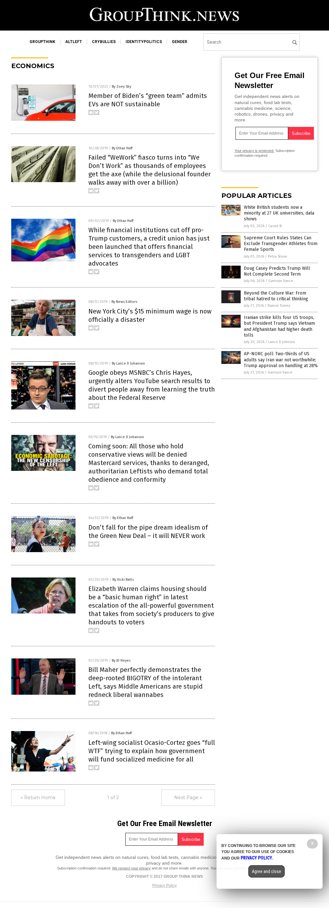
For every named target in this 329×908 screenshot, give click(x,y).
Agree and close (266, 871)
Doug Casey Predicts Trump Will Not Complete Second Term (277, 271)
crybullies (104, 42)
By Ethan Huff (122, 148)
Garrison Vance (280, 281)
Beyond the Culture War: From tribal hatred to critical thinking (276, 296)
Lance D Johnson (281, 342)
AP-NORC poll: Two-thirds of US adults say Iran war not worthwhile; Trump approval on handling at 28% (281, 359)
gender (179, 42)
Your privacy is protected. (254, 151)
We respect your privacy (131, 868)
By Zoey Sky (121, 86)
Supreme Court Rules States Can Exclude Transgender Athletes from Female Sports (280, 243)
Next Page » (188, 797)
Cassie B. (275, 226)
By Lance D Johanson (128, 363)
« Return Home (38, 797)
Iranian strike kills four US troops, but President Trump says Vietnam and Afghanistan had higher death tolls (279, 326)
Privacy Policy (164, 885)
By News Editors (124, 302)
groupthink (42, 42)
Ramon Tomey (279, 306)
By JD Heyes (121, 660)
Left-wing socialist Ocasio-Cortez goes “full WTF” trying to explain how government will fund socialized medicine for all (151, 751)
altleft (73, 42)
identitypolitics (144, 42)
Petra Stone (277, 256)
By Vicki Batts (123, 579)
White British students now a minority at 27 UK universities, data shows (279, 213)
